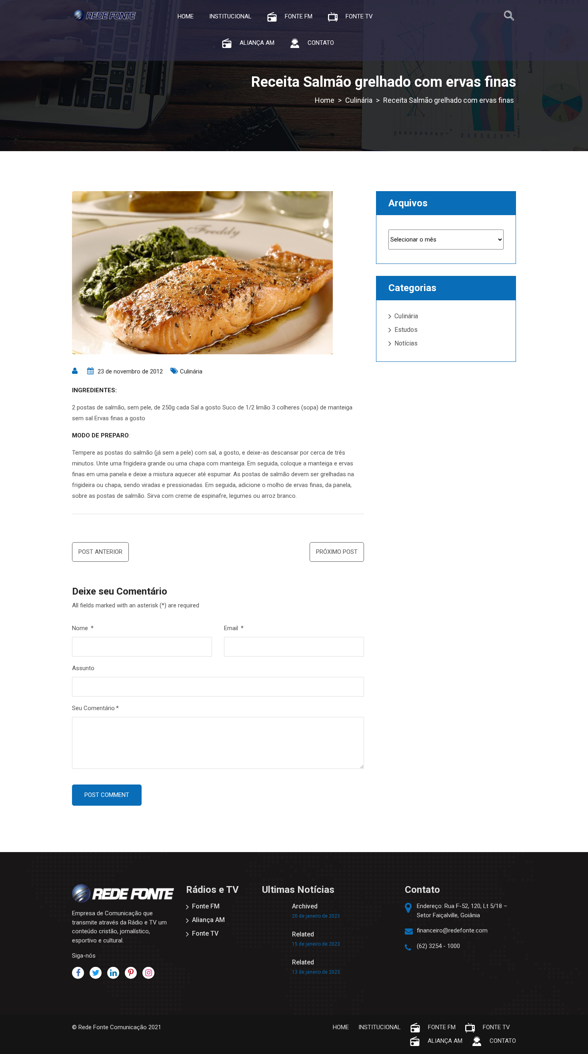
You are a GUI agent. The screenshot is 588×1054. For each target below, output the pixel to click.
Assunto (83, 668)
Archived (305, 906)
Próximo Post (337, 551)
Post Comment (106, 794)
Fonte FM (206, 906)
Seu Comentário (95, 708)
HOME (186, 16)
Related (303, 934)
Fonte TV (205, 933)
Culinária (191, 371)
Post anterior (100, 551)
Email (234, 628)
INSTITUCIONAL (230, 16)
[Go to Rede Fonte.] (324, 100)
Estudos (406, 329)
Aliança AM (208, 920)
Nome (83, 628)
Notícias (406, 343)
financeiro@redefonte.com (452, 930)
